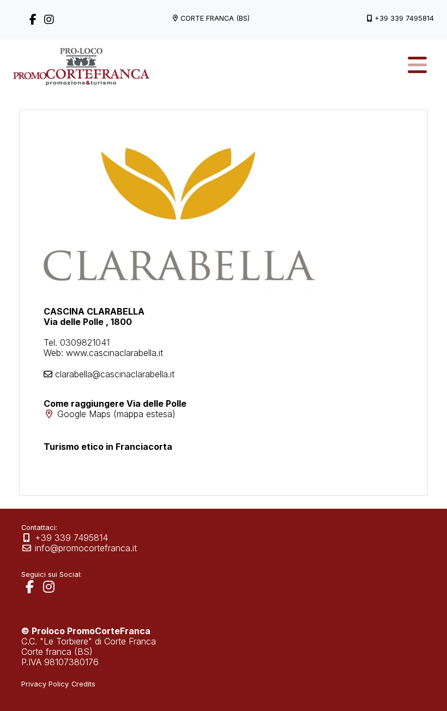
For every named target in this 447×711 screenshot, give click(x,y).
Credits (83, 684)
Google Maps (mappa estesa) (116, 413)
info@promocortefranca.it (86, 548)
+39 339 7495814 (404, 18)
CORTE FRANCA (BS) (215, 18)
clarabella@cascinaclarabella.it (114, 374)
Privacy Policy (45, 684)
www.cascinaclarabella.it (114, 352)
